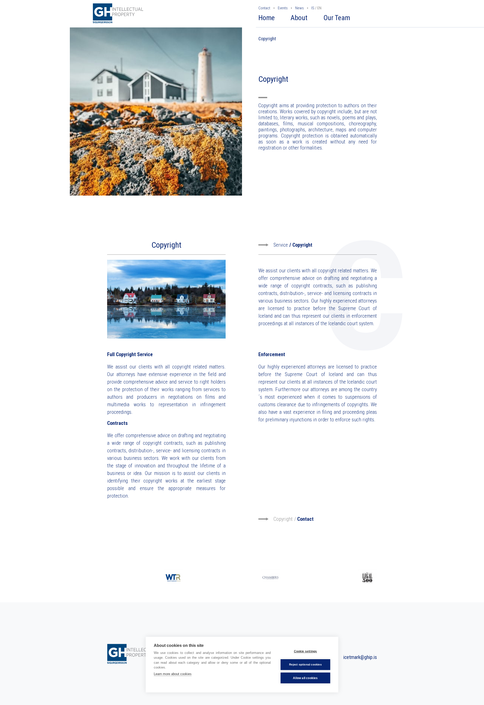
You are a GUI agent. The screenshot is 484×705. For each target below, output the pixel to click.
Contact (264, 8)
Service (281, 245)
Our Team (336, 18)
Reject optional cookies (305, 664)
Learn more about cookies (173, 674)
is (312, 8)
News (299, 8)
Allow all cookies (305, 678)
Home (266, 18)
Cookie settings (305, 651)
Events (283, 8)
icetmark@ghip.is (360, 657)
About (299, 18)
